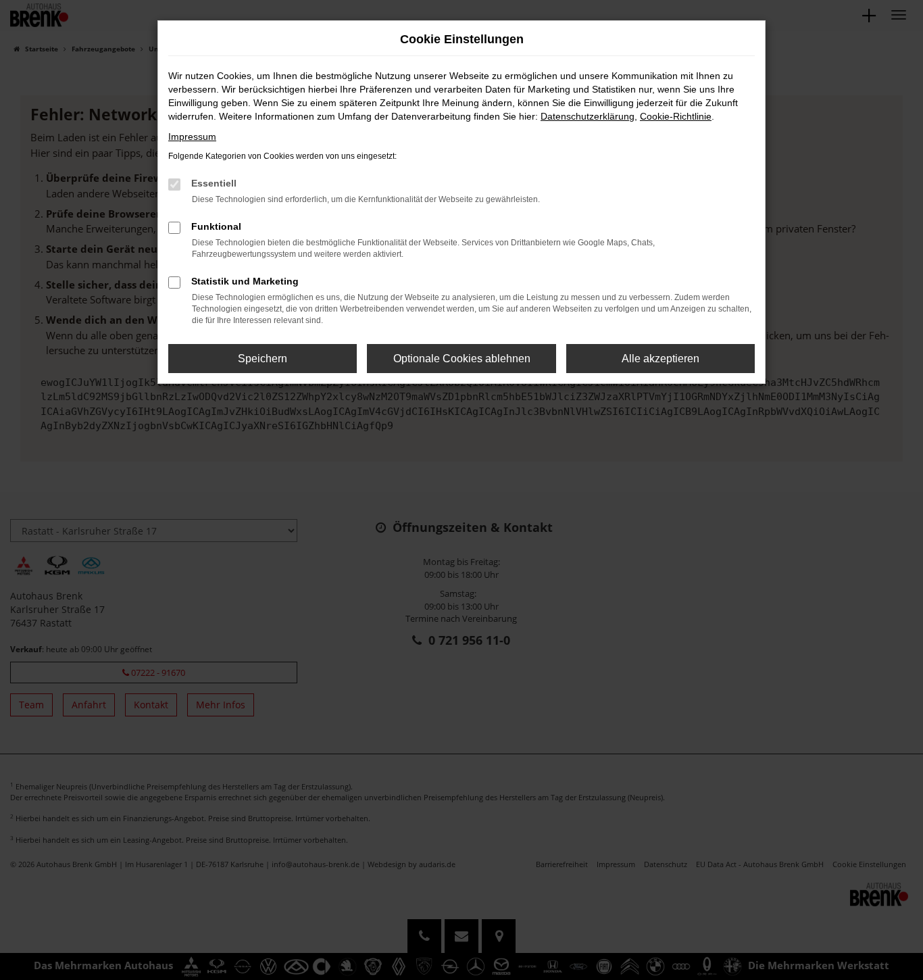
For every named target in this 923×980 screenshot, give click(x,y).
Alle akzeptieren (660, 358)
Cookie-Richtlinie (676, 116)
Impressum (192, 136)
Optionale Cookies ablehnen (461, 358)
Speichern (262, 358)
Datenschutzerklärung (587, 116)
